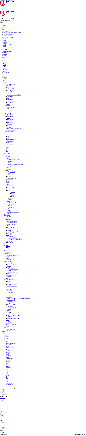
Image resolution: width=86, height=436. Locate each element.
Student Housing (5, 67)
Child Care (7, 374)
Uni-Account (7, 380)
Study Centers (4, 45)
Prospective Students (6, 336)
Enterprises (3, 26)
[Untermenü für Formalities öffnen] (8, 184)
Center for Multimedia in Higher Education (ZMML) (8, 47)
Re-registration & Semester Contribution (7, 51)
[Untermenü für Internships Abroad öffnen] (11, 201)
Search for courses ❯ (2, 398)
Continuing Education (4, 25)
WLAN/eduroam (7, 381)
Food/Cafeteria (7, 375)
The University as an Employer (6, 61)
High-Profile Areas (5, 73)
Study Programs (4, 53)
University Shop (4, 68)
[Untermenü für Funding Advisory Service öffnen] (11, 263)
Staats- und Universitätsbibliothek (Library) (7, 44)
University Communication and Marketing (7, 41)
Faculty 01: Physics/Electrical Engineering (7, 30)
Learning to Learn (7, 366)
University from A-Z (5, 38)
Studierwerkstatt (7, 357)
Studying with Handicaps (8, 367)
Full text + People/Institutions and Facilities (5, 20)
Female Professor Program (6, 72)
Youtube (2, 431)
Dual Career (4, 60)
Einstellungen (76, 434)
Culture (6, 377)
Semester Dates (7, 363)
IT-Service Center (7, 354)
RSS (0, 410)
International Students (8, 361)
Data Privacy (3, 422)
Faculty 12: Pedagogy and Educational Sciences (8, 37)
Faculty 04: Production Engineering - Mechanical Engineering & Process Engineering (12, 32)
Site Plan (4, 66)
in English (3, 405)
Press (2, 27)
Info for (2, 23)
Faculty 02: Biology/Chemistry (6, 31)
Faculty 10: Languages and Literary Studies (10, 347)
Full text (3, 389)
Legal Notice (3, 421)
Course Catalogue (5, 56)
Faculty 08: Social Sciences (8, 346)
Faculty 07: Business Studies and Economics (7, 34)
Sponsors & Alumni (6, 338)
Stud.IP (6, 364)
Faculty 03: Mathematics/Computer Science (10, 343)
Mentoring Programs (8, 370)
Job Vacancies (4, 62)
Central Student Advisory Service (9, 358)
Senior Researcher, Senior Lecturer (9, 384)
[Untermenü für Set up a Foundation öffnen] (11, 309)
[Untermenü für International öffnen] (8, 87)
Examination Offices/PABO (6, 50)
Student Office (4, 43)
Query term (1, 18)
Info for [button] (2, 334)
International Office (5, 42)
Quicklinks (3, 29)
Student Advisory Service (5, 54)
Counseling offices (8, 352)
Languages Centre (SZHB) (8, 355)
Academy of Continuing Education (6, 39)
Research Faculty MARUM (9, 383)
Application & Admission (8, 360)
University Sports (5, 64)
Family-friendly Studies (5, 49)
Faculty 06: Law (4, 33)
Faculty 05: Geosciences (8, 344)
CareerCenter (4, 58)
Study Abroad (4, 55)
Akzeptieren (83, 434)
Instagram (3, 432)
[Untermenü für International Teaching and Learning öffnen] (13, 232)
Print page (1, 411)
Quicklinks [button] (3, 340)
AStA (6, 351)
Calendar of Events (5, 69)
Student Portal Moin (5, 52)
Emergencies (7, 378)
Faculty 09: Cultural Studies (6, 35)
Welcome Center (4, 46)
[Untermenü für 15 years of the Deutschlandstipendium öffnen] (15, 300)
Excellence (4, 71)
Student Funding (4, 40)
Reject (80, 434)
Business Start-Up (7, 372)
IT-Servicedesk (4, 65)
